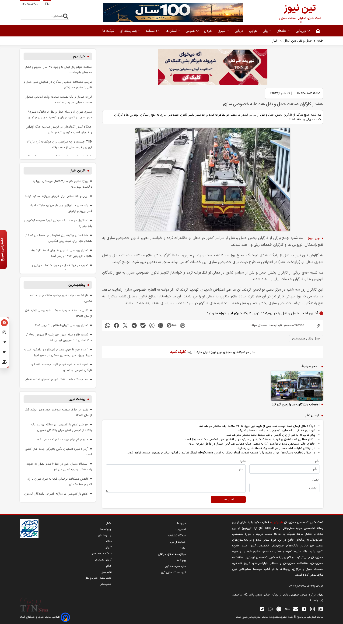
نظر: (243, 461)
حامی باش (106, 584)
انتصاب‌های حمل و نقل (98, 578)
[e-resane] (29, 528)
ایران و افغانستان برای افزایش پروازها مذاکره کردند (56, 196)
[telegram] (134, 325)
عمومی (191, 31)
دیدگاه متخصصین (101, 554)
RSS (183, 548)
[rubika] (160, 325)
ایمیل (315, 479)
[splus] (270, 609)
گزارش (108, 548)
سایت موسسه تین (175, 566)
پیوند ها (181, 560)
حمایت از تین (178, 542)
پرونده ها (106, 529)
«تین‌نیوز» (277, 522)
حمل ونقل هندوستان (306, 338)
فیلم (109, 566)
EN (47, 4)
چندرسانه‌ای (105, 535)
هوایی (253, 31)
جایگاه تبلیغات (177, 535)
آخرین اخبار (77, 170)
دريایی (239, 31)
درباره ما (181, 523)
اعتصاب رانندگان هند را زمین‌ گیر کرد (295, 404)
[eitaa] (171, 325)
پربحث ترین (77, 399)
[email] (295, 609)
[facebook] (116, 325)
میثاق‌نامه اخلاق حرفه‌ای (172, 554)
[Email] (4, 323)
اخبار (275, 40)
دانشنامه (151, 31)
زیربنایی (301, 31)
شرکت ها (108, 31)
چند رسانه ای (128, 31)
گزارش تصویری (103, 560)
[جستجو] (65, 16)
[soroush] (151, 325)
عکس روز (106, 572)
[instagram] (312, 609)
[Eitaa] (287, 609)
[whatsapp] (107, 325)
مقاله (109, 541)
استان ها (171, 31)
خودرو (208, 31)
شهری (222, 31)
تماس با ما (180, 529)
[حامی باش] (4, 363)
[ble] (143, 325)
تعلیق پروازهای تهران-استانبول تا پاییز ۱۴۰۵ (61, 325)
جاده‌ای (281, 31)
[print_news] (182, 325)
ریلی (265, 31)
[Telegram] (4, 343)
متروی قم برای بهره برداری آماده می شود (62, 439)
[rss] (320, 609)
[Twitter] (4, 353)
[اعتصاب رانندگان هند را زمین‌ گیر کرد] (297, 386)
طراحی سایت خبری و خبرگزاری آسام (40, 617)
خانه (320, 40)
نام (317, 461)
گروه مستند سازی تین (173, 572)
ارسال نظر (228, 499)
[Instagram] (4, 333)
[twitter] (125, 325)
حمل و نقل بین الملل (298, 40)
